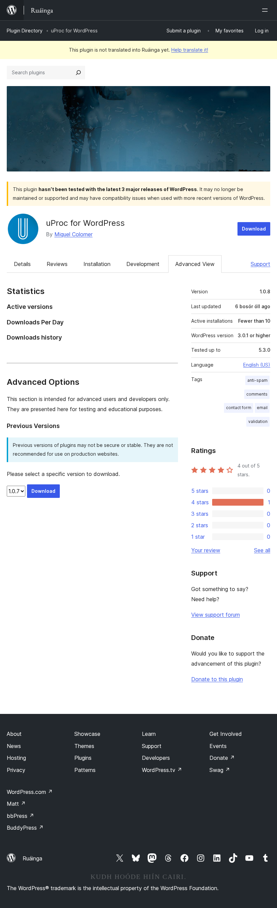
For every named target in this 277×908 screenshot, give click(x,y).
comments (257, 394)
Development (142, 264)
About (14, 733)
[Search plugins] (78, 72)
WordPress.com (30, 792)
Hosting (16, 757)
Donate (222, 757)
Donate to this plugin (217, 679)
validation (258, 421)
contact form (238, 407)
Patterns (85, 770)
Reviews (57, 264)
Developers (156, 757)
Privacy (16, 770)
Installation (96, 264)
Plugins (83, 757)
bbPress (20, 815)
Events (218, 746)
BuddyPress (25, 827)
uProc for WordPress (85, 223)
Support (260, 264)
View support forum (215, 614)
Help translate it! (189, 50)
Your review (205, 550)
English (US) (256, 365)
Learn (149, 733)
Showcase (87, 733)
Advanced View (195, 264)
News (14, 746)
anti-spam (257, 380)
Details (22, 264)
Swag (219, 770)
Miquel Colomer (73, 234)
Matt (16, 803)
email (262, 407)
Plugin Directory (25, 30)
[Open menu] (266, 10)
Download (254, 229)
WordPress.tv (162, 770)
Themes (84, 746)
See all (262, 550)
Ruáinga (32, 858)
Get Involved (225, 733)
